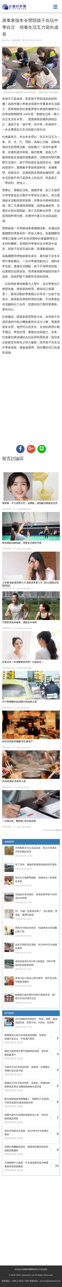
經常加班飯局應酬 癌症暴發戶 (17, 741)
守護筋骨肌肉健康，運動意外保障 (19, 622)
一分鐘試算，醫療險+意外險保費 (19, 821)
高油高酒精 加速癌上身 (14, 781)
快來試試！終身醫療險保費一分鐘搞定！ (23, 662)
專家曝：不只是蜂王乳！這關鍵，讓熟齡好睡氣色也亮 (30, 503)
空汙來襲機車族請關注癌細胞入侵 (19, 701)
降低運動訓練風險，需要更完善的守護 (21, 543)
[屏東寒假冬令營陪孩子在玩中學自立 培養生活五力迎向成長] (20, 449)
